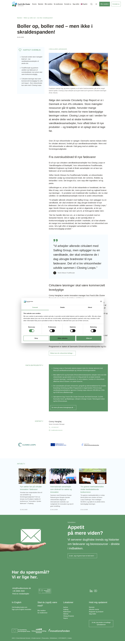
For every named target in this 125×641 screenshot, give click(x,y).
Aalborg (65, 609)
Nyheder (19, 18)
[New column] (45, 591)
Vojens (65, 618)
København (67, 611)
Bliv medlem (105, 4)
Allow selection (62, 338)
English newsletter (25, 609)
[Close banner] (101, 301)
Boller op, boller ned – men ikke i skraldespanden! (38, 18)
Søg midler (92, 614)
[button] (91, 4)
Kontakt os (116, 4)
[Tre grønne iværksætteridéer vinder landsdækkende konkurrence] (92, 476)
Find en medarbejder (20, 594)
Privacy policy (45, 638)
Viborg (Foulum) (68, 616)
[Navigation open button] (96, 4)
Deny (36, 338)
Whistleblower (53, 638)
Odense (65, 614)
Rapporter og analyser (96, 611)
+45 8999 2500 (18, 591)
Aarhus (65, 607)
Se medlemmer (42, 613)
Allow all (89, 338)
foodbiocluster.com (21, 607)
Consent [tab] (35, 307)
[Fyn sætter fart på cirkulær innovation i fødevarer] (32, 476)
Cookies (70, 638)
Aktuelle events (94, 609)
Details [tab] (62, 307)
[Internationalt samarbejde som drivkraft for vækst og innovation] (62, 476)
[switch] (52, 330)
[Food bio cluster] (21, 4)
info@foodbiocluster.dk (21, 588)
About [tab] (90, 307)
